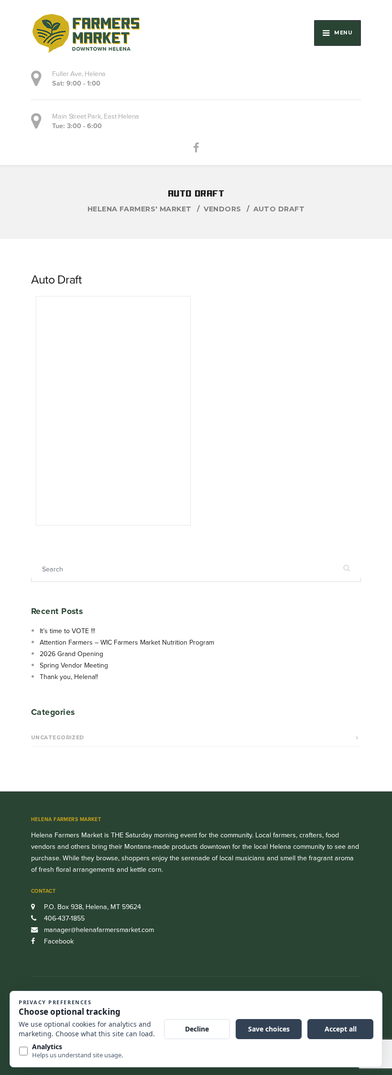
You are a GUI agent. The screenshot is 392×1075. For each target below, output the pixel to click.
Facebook (58, 941)
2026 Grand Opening (71, 654)
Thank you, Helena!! (69, 677)
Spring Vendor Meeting (74, 665)
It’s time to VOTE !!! (67, 631)
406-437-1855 (63, 918)
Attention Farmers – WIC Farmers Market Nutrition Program (127, 642)
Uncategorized (57, 738)
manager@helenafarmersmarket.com (99, 930)
